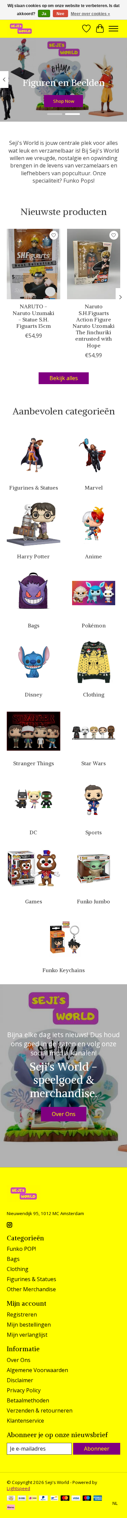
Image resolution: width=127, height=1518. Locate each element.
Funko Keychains (63, 970)
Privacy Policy (24, 1390)
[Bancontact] (54, 1498)
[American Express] (97, 1498)
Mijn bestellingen (29, 1324)
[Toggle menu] (113, 28)
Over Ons (64, 1114)
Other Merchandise (31, 1289)
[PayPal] (43, 1498)
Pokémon (94, 625)
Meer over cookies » (90, 13)
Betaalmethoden (28, 1400)
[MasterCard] (65, 1498)
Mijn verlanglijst (27, 1334)
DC (33, 832)
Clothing (93, 694)
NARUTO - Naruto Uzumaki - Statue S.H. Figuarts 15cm (33, 316)
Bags (33, 625)
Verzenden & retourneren (39, 1410)
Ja (44, 13)
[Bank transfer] (22, 1498)
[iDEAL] (32, 1498)
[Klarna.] (11, 1508)
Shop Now (63, 101)
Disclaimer (20, 1380)
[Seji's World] (21, 28)
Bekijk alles (63, 378)
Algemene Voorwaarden (37, 1370)
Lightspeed (18, 1488)
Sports (93, 832)
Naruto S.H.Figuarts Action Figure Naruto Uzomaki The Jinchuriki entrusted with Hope (93, 326)
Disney (33, 694)
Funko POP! (21, 1248)
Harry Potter (33, 556)
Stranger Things (33, 763)
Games (33, 901)
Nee (60, 13)
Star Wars (93, 763)
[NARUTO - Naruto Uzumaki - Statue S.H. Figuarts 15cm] (33, 264)
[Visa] (75, 1498)
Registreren (22, 1314)
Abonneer (96, 1448)
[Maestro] (87, 1498)
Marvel (94, 487)
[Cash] (11, 1498)
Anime (93, 556)
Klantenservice (25, 1420)
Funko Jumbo (93, 901)
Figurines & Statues (33, 487)
